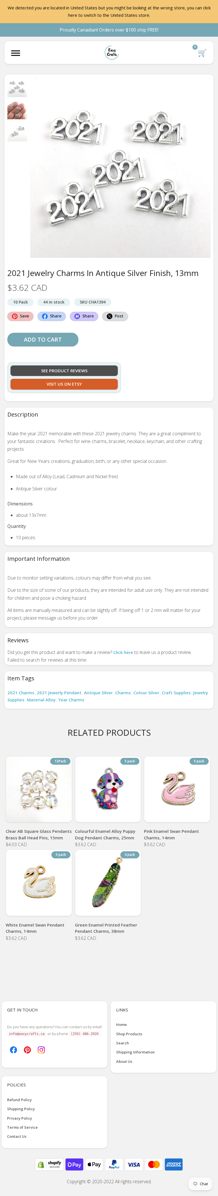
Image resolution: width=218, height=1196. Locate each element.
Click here (123, 652)
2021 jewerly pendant (59, 692)
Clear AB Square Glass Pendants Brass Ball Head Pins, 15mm (39, 834)
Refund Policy (19, 1099)
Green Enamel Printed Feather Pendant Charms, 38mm (106, 928)
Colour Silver (146, 692)
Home (121, 1024)
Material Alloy (41, 699)
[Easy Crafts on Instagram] (41, 1049)
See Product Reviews (64, 370)
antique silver (98, 692)
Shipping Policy (21, 1108)
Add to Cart (43, 339)
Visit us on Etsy (64, 384)
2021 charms (20, 692)
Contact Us (16, 1136)
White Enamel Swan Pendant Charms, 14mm (35, 928)
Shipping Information (135, 1052)
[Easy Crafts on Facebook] (13, 1049)
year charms (71, 699)
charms (123, 692)
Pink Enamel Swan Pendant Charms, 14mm (171, 834)
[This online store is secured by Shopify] (50, 1164)
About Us (124, 1061)
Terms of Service (22, 1127)
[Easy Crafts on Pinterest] (27, 1049)
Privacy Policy (19, 1118)
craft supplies (176, 692)
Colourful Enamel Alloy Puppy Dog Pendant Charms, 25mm (105, 834)
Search (122, 1043)
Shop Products (129, 1033)
